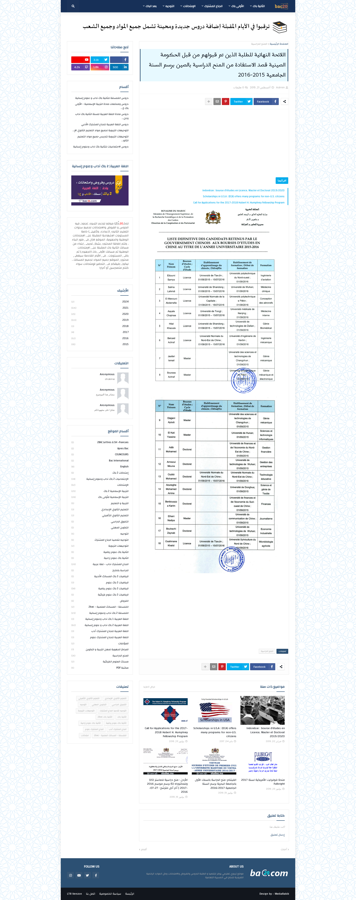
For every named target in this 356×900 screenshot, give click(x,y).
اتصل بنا (90, 893)
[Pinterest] (225, 101)
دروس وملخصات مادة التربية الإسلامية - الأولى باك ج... (102, 106)
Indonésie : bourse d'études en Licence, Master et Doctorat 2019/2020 (244, 190)
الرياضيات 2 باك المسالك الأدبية (100, 576)
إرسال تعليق (278, 834)
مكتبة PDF (100, 667)
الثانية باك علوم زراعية (100, 558)
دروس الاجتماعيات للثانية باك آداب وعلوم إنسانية (101, 146)
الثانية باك (121, 717)
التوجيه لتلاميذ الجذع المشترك (100, 539)
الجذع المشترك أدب (117, 729)
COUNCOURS (100, 454)
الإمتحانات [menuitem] (189, 6)
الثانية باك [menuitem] (259, 6)
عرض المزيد (149, 686)
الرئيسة (129, 893)
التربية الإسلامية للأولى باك (100, 497)
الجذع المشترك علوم (94, 729)
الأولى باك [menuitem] (237, 6)
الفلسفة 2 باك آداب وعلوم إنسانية (100, 613)
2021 (100, 307)
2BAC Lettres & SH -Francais (100, 442)
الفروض (100, 600)
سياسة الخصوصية (110, 893)
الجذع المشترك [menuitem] (213, 6)
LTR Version (74, 893)
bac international (100, 460)
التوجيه (100, 533)
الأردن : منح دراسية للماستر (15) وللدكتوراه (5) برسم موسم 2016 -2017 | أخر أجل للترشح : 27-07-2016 (167, 786)
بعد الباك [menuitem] (151, 6)
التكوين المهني (100, 527)
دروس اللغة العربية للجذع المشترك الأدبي (105, 124)
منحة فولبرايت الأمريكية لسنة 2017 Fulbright (263, 782)
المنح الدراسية (259, 44)
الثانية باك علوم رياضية (100, 552)
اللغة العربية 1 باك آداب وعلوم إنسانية (100, 618)
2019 (100, 320)
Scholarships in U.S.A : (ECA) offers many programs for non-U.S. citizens (244, 196)
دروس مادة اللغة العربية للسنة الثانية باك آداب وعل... (102, 116)
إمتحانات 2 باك (100, 472)
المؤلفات (100, 643)
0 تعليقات (238, 87)
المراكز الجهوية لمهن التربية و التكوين (100, 649)
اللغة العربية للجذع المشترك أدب (100, 631)
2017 (100, 332)
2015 (100, 344)
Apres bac (100, 448)
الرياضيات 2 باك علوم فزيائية (100, 594)
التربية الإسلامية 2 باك (100, 491)
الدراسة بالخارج (100, 570)
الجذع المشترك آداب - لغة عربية (100, 564)
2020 (100, 314)
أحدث (284, 849)
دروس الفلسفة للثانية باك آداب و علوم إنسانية (102, 98)
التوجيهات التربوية (100, 545)
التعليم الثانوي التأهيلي (100, 515)
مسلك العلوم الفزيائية (100, 661)
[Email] (217, 101)
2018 (100, 326)
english (100, 466)
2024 (100, 302)
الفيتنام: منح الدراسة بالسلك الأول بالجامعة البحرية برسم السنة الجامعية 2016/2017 (215, 784)
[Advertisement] (214, 143)
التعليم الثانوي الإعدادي (100, 509)
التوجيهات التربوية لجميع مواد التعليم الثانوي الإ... (101, 130)
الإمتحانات (100, 484)
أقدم (144, 849)
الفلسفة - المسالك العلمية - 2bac (100, 606)
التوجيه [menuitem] (169, 6)
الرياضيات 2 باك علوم (100, 582)
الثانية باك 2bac (105, 717)
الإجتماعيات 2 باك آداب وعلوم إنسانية (100, 478)
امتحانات (85, 735)
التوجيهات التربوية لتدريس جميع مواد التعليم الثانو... (103, 138)
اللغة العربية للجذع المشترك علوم (100, 637)
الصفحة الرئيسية (279, 44)
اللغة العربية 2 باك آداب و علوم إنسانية (100, 625)
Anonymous (107, 374)
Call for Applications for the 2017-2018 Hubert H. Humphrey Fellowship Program (239, 202)
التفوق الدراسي (100, 521)
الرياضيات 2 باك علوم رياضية (100, 588)
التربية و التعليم (100, 503)
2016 (100, 338)
